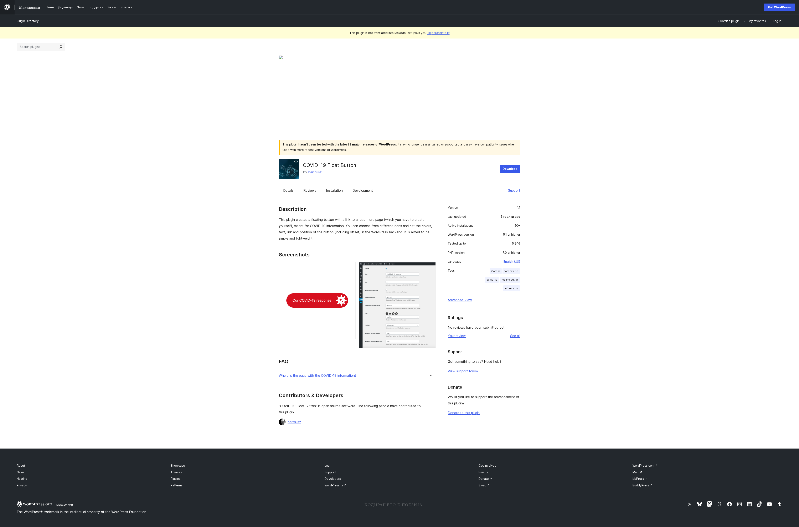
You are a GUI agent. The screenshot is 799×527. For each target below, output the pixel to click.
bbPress (640, 478)
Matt (637, 472)
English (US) (512, 261)
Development (362, 190)
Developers (333, 478)
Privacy (22, 485)
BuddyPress (643, 485)
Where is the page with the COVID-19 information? (317, 376)
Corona (495, 271)
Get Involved (487, 465)
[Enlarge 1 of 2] (350, 268)
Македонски (64, 504)
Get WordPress (779, 7)
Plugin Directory (28, 21)
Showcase (178, 465)
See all (515, 336)
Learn (328, 465)
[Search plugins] (61, 47)
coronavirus (511, 271)
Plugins (175, 478)
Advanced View (460, 300)
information (512, 288)
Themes (176, 472)
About (21, 465)
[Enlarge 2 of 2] (430, 268)
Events (483, 472)
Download (510, 168)
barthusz (315, 172)
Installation (334, 190)
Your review (457, 336)
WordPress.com (645, 465)
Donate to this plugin (464, 413)
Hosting (22, 478)
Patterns (176, 485)
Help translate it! (438, 33)
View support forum (463, 371)
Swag (484, 485)
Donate (485, 478)
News (20, 472)
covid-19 (492, 279)
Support (514, 190)
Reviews (309, 190)
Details (288, 190)
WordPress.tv (336, 485)
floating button (510, 279)
